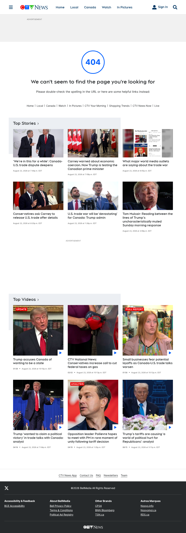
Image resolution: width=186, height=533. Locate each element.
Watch (106, 7)
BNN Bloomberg (104, 510)
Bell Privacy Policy (60, 505)
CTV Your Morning (95, 105)
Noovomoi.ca (148, 510)
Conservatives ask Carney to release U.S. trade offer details (35, 215)
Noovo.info (147, 505)
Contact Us (86, 475)
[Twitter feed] (6, 488)
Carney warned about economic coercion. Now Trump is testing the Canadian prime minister (92, 165)
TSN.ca (99, 514)
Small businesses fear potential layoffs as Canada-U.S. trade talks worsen (148, 363)
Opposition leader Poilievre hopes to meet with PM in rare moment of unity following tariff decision (92, 437)
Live (156, 105)
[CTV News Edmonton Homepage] (34, 7)
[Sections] (11, 7)
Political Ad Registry (61, 514)
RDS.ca (145, 514)
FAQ (98, 475)
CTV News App (68, 475)
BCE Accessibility (14, 505)
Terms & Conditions (61, 510)
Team (124, 475)
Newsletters (111, 475)
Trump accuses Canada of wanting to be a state (32, 361)
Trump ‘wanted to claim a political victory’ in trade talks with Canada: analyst (38, 437)
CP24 (98, 505)
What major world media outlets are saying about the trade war (146, 163)
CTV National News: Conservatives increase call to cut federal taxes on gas (92, 363)
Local (74, 7)
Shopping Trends (119, 105)
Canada (90, 7)
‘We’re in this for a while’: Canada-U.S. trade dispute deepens (37, 163)
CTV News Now (142, 105)
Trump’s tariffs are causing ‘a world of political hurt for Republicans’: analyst (144, 437)
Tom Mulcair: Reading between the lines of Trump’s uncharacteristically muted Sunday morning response (148, 219)
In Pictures (124, 7)
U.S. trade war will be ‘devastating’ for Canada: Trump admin (92, 215)
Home (60, 7)
